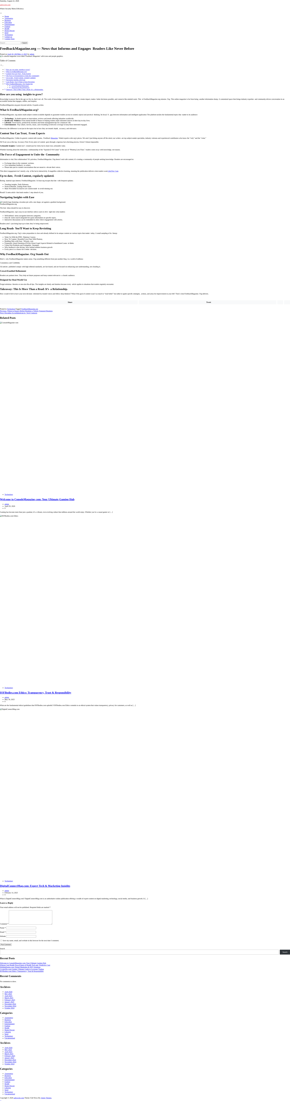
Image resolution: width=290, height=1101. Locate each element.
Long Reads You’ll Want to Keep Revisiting (20, 82)
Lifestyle (8, 1032)
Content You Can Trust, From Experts (18, 74)
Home (7, 16)
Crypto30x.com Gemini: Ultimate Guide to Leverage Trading (22, 969)
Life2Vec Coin (113, 171)
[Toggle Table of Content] (1, 66)
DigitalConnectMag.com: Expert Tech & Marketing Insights (35, 885)
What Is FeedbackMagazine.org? (16, 72)
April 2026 (8, 992)
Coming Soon (9, 39)
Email (3, 932)
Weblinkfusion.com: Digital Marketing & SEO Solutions (20, 967)
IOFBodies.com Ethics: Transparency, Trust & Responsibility (35, 692)
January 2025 (9, 1002)
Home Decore (10, 31)
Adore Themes (46, 1098)
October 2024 (9, 1008)
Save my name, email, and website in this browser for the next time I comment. (31, 941)
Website (3, 936)
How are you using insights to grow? (18, 70)
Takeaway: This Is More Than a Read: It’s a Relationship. (24, 89)
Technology (9, 35)
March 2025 (9, 998)
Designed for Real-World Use (20, 87)
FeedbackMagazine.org (29, 309)
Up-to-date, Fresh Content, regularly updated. (21, 78)
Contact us (8, 37)
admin (32, 54)
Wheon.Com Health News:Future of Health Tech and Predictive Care (25, 965)
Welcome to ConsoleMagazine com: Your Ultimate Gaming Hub (37, 499)
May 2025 (8, 994)
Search (2, 949)
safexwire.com (5, 5)
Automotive (9, 18)
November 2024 (10, 1006)
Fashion (7, 27)
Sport (6, 33)
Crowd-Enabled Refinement (20, 86)
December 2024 (10, 1004)
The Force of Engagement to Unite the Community (22, 76)
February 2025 (10, 1000)
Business (8, 20)
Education (8, 22)
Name (3, 928)
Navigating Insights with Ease (15, 80)
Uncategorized (10, 1038)
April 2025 (8, 996)
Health (7, 29)
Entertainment (9, 25)
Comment (4, 924)
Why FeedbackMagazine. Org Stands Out (19, 84)
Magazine (54, 138)
